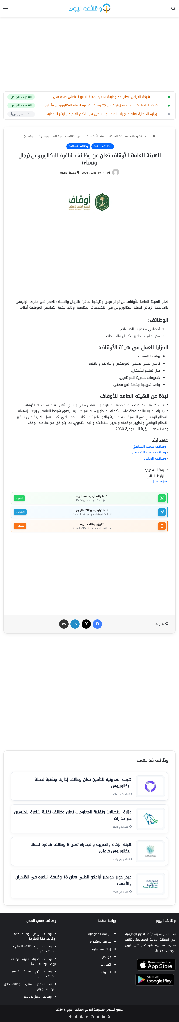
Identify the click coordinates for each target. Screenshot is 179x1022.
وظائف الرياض (155, 458)
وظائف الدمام (24, 946)
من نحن (106, 957)
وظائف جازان (45, 989)
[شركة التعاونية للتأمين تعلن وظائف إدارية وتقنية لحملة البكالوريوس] (150, 786)
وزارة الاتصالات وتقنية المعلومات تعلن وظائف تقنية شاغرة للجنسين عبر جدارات (73, 815)
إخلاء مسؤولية (101, 949)
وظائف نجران (46, 976)
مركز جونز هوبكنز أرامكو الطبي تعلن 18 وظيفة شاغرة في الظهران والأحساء (73, 880)
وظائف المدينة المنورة (37, 959)
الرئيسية (146, 136)
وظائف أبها (39, 964)
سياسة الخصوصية (99, 934)
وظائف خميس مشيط (38, 984)
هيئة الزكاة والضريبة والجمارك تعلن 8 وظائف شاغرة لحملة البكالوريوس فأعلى (81, 847)
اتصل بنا (106, 964)
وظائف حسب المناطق (149, 446)
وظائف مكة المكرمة (42, 939)
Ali (108, 172)
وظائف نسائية (78, 146)
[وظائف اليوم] (89, 8)
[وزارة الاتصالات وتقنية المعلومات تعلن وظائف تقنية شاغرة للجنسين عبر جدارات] (150, 819)
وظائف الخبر (47, 951)
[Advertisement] (89, 54)
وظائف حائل (12, 984)
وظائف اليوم (75, 1009)
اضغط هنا (160, 482)
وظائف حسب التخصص (149, 452)
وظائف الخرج (43, 971)
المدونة (106, 972)
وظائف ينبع (44, 946)
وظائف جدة (21, 934)
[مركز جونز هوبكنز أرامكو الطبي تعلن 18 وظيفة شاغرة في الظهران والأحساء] (150, 884)
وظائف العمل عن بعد (38, 996)
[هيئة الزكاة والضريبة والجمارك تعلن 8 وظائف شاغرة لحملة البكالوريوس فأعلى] (150, 851)
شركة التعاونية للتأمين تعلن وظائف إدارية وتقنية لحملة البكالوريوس (83, 782)
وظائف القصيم (21, 971)
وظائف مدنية (129, 136)
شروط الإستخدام (100, 941)
